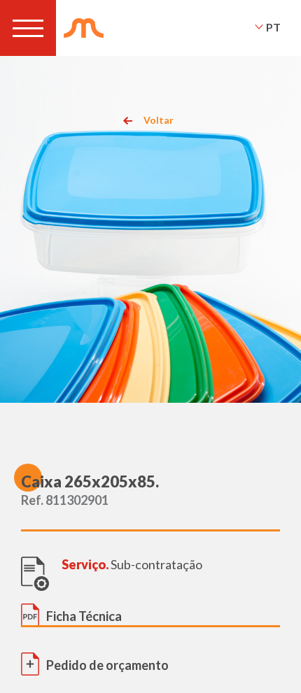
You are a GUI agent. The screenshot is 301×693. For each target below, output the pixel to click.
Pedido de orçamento (107, 665)
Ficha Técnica (84, 616)
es (273, 45)
